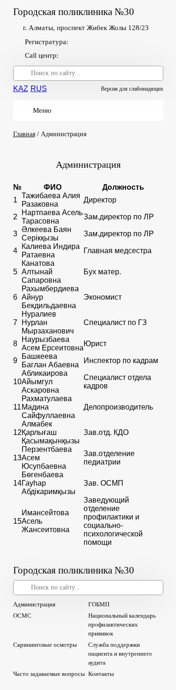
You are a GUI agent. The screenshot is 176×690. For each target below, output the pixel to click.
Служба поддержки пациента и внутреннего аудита (120, 653)
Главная (24, 134)
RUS (39, 89)
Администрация (34, 604)
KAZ (20, 89)
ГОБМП (98, 604)
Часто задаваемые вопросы (49, 673)
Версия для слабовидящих (132, 88)
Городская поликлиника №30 (73, 12)
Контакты (101, 673)
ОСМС (22, 615)
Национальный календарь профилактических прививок (122, 624)
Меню (42, 110)
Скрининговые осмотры (45, 644)
